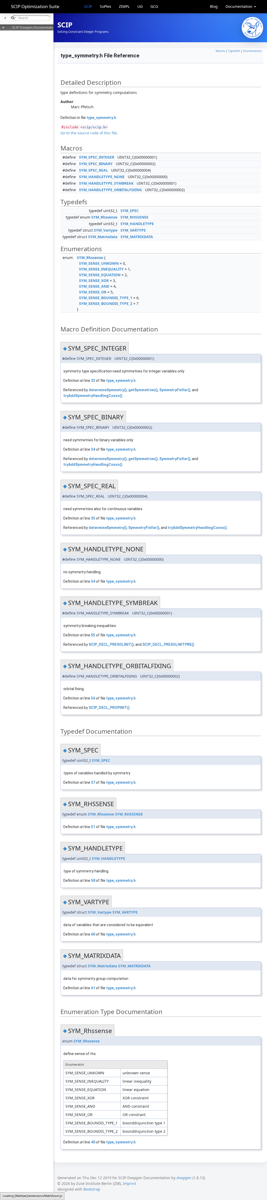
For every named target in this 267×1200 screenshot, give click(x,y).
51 (93, 827)
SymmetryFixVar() (174, 390)
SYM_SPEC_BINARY (96, 163)
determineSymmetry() (108, 390)
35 (93, 518)
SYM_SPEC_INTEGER (96, 157)
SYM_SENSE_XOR (94, 280)
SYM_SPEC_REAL (93, 170)
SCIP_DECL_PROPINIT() (109, 707)
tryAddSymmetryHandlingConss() (92, 396)
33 (93, 380)
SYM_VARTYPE (133, 230)
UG (140, 6)
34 (93, 449)
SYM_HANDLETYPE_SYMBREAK (106, 183)
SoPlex (105, 6)
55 (93, 635)
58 (93, 880)
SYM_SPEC (129, 210)
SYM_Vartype (105, 230)
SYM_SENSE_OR (92, 292)
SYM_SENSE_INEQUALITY (101, 269)
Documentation (239, 6)
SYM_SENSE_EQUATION (99, 274)
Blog (214, 6)
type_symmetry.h (101, 118)
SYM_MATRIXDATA (136, 236)
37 (93, 782)
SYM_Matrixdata (102, 236)
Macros (220, 51)
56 (93, 698)
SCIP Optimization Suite (35, 6)
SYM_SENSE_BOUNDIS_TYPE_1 (105, 297)
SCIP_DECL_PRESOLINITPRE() (168, 644)
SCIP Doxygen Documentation (33, 27)
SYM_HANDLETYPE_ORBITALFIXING (110, 189)
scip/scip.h (93, 127)
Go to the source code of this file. (89, 132)
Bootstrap (91, 1189)
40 (93, 1142)
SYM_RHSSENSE (134, 217)
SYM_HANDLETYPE (137, 223)
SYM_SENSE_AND (94, 286)
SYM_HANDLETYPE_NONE (102, 176)
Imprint (129, 1183)
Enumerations (252, 51)
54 (93, 581)
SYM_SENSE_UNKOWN (99, 263)
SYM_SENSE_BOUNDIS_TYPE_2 (105, 303)
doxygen (184, 1177)
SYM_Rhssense (104, 217)
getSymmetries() (143, 390)
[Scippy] (252, 27)
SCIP (88, 6)
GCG (154, 6)
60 (93, 934)
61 (93, 988)
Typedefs (234, 51)
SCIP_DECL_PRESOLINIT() (111, 644)
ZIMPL (124, 6)
